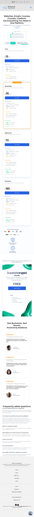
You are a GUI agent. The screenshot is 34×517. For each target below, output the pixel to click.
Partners (26, 454)
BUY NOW (17, 60)
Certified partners (16, 491)
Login (16, 481)
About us (16, 475)
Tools (16, 486)
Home (16, 469)
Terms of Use (16, 499)
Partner (17, 478)
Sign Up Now (17, 288)
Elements (16, 489)
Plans (16, 472)
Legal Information (16, 497)
